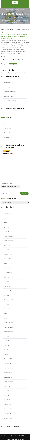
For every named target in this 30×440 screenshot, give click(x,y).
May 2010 (6, 395)
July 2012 (6, 304)
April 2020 (7, 218)
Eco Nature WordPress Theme (10, 436)
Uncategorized (16, 21)
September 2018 (8, 241)
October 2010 (8, 377)
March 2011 (7, 354)
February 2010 (8, 409)
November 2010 (8, 372)
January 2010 (7, 413)
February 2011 (8, 359)
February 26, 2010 (7, 30)
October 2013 (8, 272)
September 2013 (8, 277)
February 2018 (8, 254)
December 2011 (8, 322)
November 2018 (8, 236)
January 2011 (7, 363)
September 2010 (8, 382)
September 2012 (8, 300)
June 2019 (7, 231)
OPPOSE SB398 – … (9, 87)
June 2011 (7, 341)
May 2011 (6, 345)
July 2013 (6, 281)
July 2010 (6, 391)
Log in (6, 124)
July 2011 (6, 336)
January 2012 (7, 318)
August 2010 (7, 386)
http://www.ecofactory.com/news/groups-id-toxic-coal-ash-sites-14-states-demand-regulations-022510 (14, 36)
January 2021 (7, 213)
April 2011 (6, 350)
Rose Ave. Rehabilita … (10, 91)
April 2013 (7, 286)
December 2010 (8, 368)
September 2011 (8, 331)
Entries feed (7, 128)
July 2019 (6, 227)
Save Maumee (6, 21)
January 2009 (8, 418)
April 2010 (7, 400)
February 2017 (8, 263)
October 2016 (8, 268)
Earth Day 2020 (8, 96)
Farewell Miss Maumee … (11, 82)
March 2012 (7, 309)
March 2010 (7, 404)
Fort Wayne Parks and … (10, 101)
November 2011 (8, 327)
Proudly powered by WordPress (15, 439)
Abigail (17, 30)
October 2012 (8, 295)
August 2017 (7, 259)
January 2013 (7, 291)
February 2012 (8, 313)
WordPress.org (8, 137)
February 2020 (8, 222)
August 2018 (7, 245)
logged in (11, 73)
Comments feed (8, 133)
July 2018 (6, 250)
